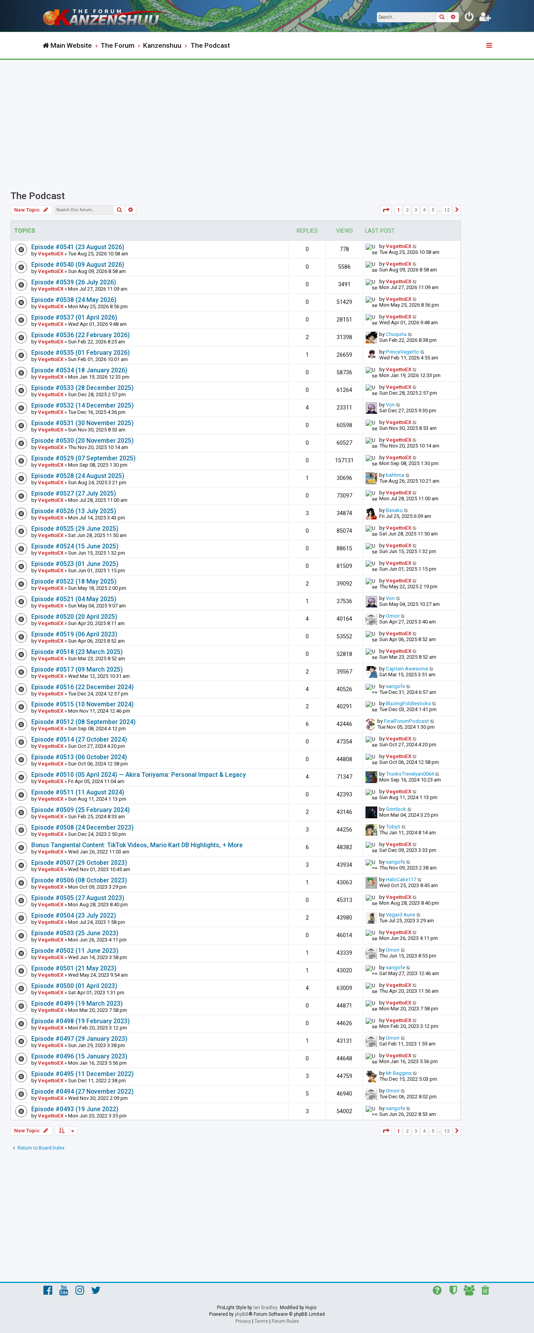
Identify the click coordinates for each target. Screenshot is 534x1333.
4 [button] (424, 210)
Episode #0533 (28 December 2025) (82, 388)
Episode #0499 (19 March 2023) (77, 1003)
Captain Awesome (407, 669)
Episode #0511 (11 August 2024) (77, 792)
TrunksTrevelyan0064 (410, 774)
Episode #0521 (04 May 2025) (73, 599)
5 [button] (433, 210)
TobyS (393, 827)
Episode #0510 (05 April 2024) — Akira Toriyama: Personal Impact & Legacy (138, 774)
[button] (386, 210)
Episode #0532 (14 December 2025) (82, 405)
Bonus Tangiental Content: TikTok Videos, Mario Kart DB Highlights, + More (137, 845)
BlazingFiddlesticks (408, 703)
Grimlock (396, 809)
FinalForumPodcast (406, 721)
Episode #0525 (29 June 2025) (74, 528)
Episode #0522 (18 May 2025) (73, 581)
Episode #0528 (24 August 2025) (77, 476)
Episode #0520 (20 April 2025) (74, 616)
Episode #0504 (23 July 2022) (73, 915)
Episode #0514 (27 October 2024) (79, 739)
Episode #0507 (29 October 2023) (79, 862)
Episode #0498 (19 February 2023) (80, 1021)
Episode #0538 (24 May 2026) (73, 300)
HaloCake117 (401, 879)
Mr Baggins (399, 1073)
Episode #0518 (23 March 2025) (77, 652)
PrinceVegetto (402, 352)
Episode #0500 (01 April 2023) (74, 986)
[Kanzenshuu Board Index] (107, 16)
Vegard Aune (400, 915)
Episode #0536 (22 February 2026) (80, 335)
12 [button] (447, 210)
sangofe (395, 686)
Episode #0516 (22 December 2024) (82, 687)
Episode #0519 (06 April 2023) (74, 634)
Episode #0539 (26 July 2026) (73, 282)
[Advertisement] (267, 118)
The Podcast (38, 195)
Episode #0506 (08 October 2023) (79, 880)
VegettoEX (50, 254)
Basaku (394, 510)
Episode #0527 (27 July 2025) (73, 493)
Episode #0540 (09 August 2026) (77, 264)
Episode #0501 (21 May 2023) (73, 968)
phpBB (242, 1314)
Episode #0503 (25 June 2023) (74, 933)
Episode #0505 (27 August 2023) (77, 898)
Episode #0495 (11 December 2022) (82, 1074)
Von (390, 405)
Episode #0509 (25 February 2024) (80, 810)
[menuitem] (469, 18)
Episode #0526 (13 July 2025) (73, 511)
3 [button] (415, 210)
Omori (393, 616)
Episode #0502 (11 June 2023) (74, 950)
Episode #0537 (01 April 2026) (74, 317)
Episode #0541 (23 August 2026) (77, 247)
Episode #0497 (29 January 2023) (79, 1038)
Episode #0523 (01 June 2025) (74, 564)
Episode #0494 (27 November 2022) (82, 1091)
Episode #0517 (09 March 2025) (77, 669)
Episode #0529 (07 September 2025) (83, 458)
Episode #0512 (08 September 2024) (83, 722)
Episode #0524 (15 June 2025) (74, 546)
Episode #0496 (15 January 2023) (79, 1056)
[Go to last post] (415, 246)
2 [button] (407, 210)
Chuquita (396, 334)
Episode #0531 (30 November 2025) (82, 423)
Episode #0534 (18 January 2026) (79, 370)
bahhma (395, 475)
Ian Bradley (265, 1307)
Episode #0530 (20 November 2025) (82, 440)
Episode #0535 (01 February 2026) (80, 352)
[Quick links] (490, 45)
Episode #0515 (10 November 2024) (82, 704)
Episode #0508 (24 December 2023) (82, 827)
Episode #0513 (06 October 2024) (79, 757)
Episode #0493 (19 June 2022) (74, 1109)
